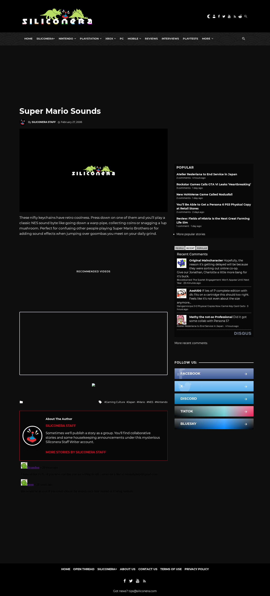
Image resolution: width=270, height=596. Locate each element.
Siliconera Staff (44, 122)
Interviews (170, 38)
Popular (202, 248)
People (180, 248)
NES (150, 402)
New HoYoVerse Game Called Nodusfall (204, 194)
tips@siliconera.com (143, 591)
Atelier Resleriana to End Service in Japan (207, 174)
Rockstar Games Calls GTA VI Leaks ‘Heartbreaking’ (214, 184)
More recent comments (191, 343)
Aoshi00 (195, 290)
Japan (131, 402)
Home (28, 38)
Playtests (190, 38)
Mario (141, 402)
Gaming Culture (115, 402)
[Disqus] (93, 510)
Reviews (151, 38)
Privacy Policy (197, 569)
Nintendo (66, 38)
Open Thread (83, 569)
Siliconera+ (46, 38)
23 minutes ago (192, 283)
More (206, 38)
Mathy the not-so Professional (210, 317)
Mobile (133, 38)
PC (122, 38)
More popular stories (191, 234)
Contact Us (147, 569)
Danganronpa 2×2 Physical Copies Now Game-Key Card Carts (211, 306)
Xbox (109, 38)
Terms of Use (171, 569)
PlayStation (89, 38)
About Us (127, 569)
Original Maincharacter (206, 260)
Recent (190, 248)
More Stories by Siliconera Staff (76, 452)
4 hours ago (232, 326)
